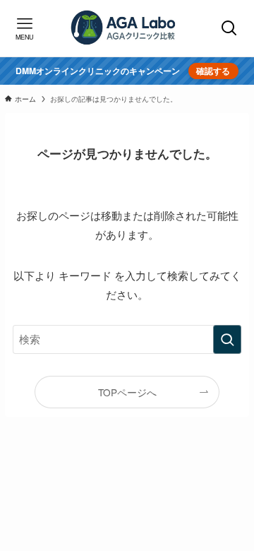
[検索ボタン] (229, 28)
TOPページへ (127, 392)
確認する (213, 71)
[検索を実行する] (227, 339)
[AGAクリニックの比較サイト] (127, 28)
